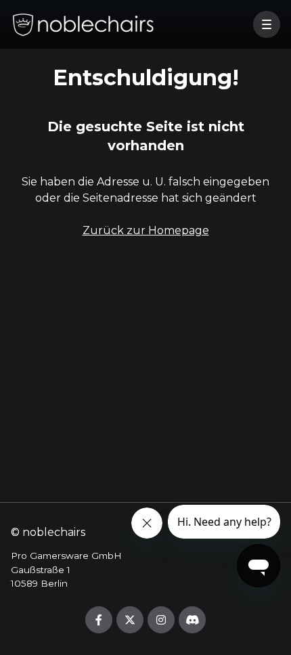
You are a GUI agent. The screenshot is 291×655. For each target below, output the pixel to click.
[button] (266, 24)
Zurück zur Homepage (146, 230)
